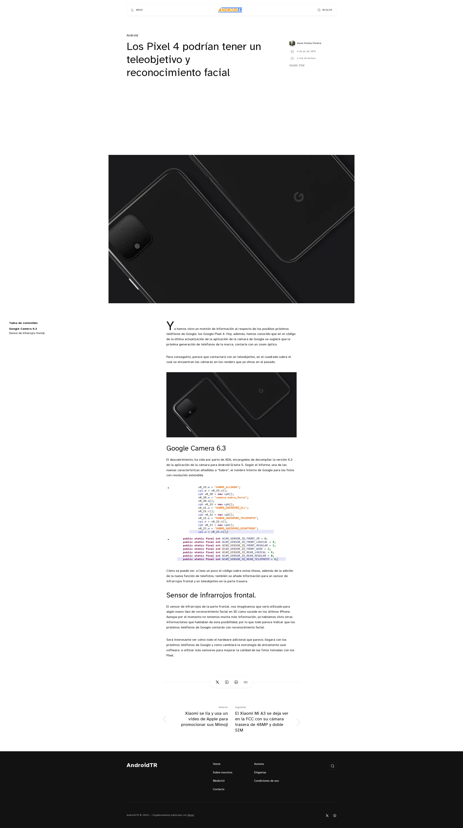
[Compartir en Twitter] (217, 682)
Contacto (218, 789)
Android (132, 35)
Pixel (301, 65)
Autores (259, 764)
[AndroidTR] (230, 10)
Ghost (190, 815)
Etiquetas (260, 772)
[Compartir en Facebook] (227, 682)
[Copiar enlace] (246, 682)
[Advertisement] (231, 127)
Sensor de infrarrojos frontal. (27, 333)
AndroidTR (142, 765)
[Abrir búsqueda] (332, 766)
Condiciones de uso (266, 780)
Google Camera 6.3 (23, 328)
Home (216, 764)
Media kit (219, 780)
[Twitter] (327, 815)
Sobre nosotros (222, 772)
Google (293, 65)
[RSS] (334, 815)
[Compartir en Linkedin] (236, 682)
